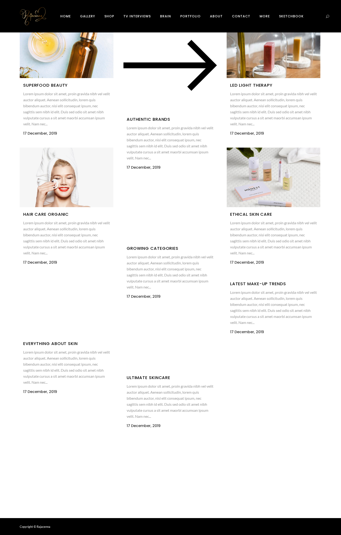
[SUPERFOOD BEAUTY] (66, 48)
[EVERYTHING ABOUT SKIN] (66, 306)
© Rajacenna (42, 527)
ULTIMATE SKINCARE (148, 377)
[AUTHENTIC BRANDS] (170, 65)
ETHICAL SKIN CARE (251, 214)
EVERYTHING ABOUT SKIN (50, 343)
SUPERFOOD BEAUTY (45, 85)
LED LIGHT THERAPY (251, 85)
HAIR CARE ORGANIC (46, 214)
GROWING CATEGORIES (152, 248)
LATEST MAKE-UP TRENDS (258, 284)
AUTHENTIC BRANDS (148, 119)
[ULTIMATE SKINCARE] (170, 340)
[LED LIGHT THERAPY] (273, 48)
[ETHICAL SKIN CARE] (273, 177)
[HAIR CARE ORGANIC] (66, 177)
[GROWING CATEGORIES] (170, 211)
